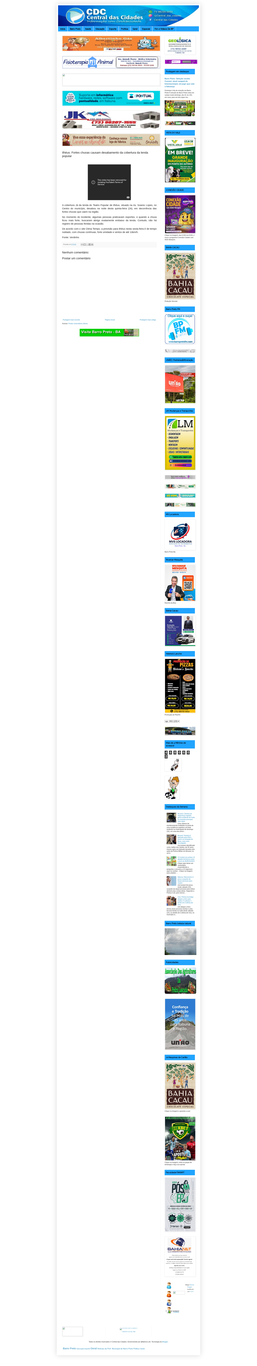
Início (62, 29)
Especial (146, 29)
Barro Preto (75, 29)
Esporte (112, 29)
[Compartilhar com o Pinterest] (92, 244)
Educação (100, 29)
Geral (135, 29)
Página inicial (110, 320)
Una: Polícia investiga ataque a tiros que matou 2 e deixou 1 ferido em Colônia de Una (185, 901)
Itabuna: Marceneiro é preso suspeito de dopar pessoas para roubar (186, 880)
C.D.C (192, 1291)
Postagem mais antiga (148, 320)
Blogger (165, 1342)
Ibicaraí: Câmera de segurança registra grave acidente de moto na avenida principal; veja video (186, 817)
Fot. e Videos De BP (164, 29)
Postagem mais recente (71, 320)
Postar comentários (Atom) (78, 324)
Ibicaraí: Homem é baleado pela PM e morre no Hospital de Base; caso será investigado (185, 839)
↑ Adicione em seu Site (128, 1331)
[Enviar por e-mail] (82, 244)
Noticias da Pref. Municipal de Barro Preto (115, 1349)
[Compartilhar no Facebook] (89, 244)
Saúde (88, 29)
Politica (124, 29)
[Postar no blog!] (84, 244)
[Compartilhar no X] (87, 244)
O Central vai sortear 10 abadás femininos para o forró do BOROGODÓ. (186, 859)
